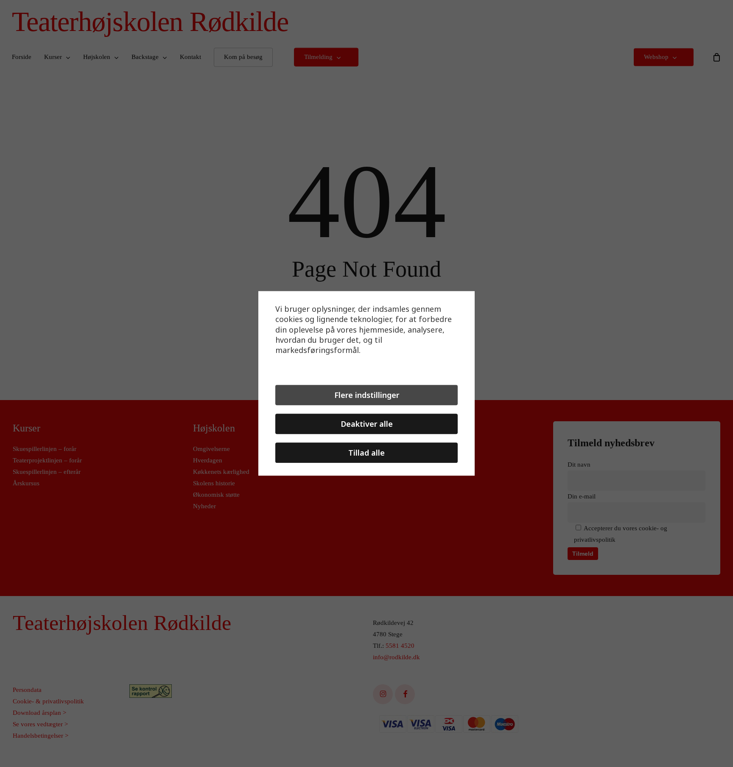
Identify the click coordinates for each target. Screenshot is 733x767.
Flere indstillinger (366, 395)
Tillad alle (366, 453)
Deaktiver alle (367, 424)
